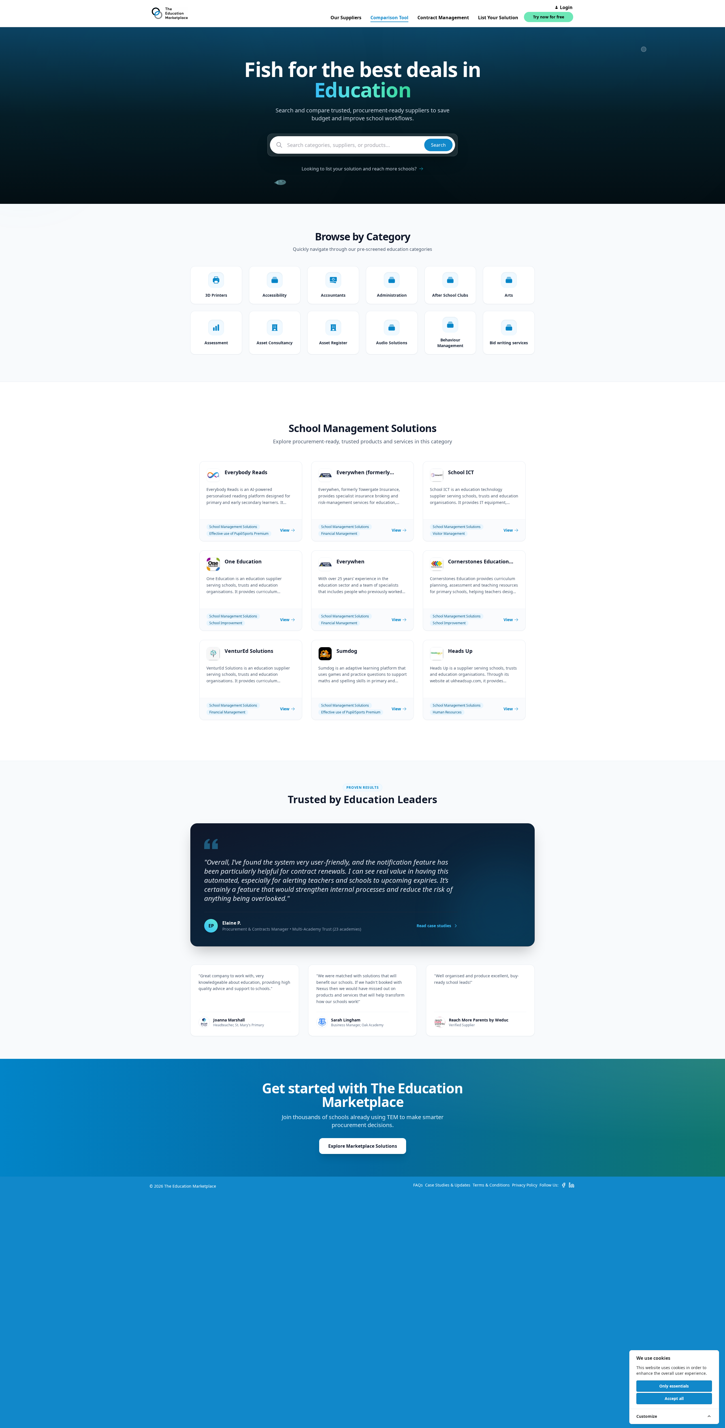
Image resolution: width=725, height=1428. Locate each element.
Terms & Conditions (491, 1185)
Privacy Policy (524, 1185)
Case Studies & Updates (447, 1185)
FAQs (418, 1185)
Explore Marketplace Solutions (362, 1146)
